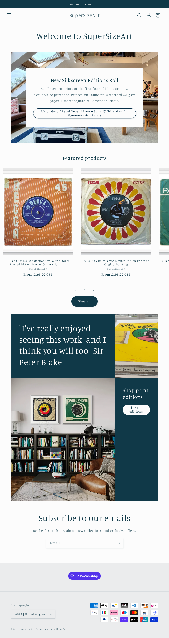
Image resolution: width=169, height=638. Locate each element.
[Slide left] (75, 289)
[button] (9, 15)
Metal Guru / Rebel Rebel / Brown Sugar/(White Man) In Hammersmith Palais (84, 113)
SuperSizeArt (26, 629)
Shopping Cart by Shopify (50, 629)
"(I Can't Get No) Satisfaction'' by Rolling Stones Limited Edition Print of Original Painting (38, 262)
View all (84, 301)
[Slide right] (93, 289)
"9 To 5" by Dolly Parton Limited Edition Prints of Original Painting (116, 262)
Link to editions (136, 410)
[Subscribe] (118, 543)
